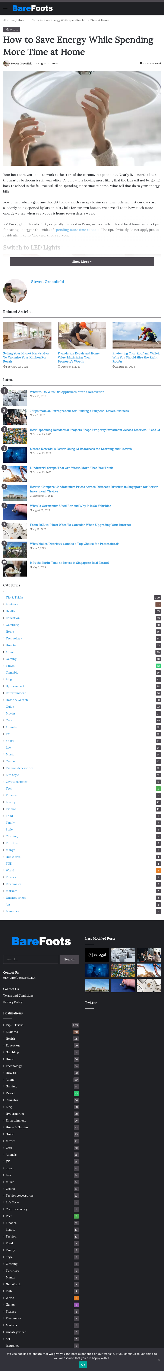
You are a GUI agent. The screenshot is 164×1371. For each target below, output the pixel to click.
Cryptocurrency (16, 782)
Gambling (12, 625)
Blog (9, 679)
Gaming (11, 659)
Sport (10, 741)
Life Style (12, 775)
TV (8, 734)
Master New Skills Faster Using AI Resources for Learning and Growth (81, 449)
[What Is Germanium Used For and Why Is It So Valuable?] (15, 512)
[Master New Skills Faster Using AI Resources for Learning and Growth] (15, 455)
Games (10, 1305)
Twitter (91, 1003)
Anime (10, 652)
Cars (9, 720)
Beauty (10, 802)
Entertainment (16, 693)
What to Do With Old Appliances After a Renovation (67, 392)
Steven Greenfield (21, 63)
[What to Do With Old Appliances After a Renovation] (15, 398)
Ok (83, 1364)
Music (10, 754)
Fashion (11, 809)
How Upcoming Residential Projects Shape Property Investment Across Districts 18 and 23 (95, 430)
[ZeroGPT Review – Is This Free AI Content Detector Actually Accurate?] (97, 955)
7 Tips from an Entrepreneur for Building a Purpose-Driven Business (79, 411)
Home (10, 20)
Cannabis (12, 672)
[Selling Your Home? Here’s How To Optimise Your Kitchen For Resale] (27, 335)
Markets (11, 891)
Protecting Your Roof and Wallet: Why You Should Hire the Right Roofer (136, 357)
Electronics (13, 884)
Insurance (12, 911)
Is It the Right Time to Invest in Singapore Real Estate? (69, 563)
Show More (81, 262)
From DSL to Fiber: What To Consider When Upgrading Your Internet (80, 525)
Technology (14, 638)
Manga (10, 850)
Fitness (11, 877)
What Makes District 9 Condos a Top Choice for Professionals (74, 544)
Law (9, 747)
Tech (9, 788)
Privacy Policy (12, 1002)
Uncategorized (16, 898)
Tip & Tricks (14, 597)
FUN (9, 863)
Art (8, 904)
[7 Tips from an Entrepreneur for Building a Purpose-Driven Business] (15, 417)
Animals (11, 727)
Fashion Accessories (20, 768)
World (10, 870)
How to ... (24, 20)
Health (10, 611)
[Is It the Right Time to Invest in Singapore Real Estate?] (15, 569)
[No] (159, 1360)
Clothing (12, 836)
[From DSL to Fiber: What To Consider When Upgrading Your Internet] (15, 531)
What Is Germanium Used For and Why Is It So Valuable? (70, 506)
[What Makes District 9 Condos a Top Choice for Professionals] (15, 550)
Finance (11, 795)
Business (12, 604)
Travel (10, 666)
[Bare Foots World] (32, 8)
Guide (10, 707)
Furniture (12, 843)
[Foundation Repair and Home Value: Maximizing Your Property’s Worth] (82, 335)
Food (9, 816)
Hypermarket (15, 686)
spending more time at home (77, 230)
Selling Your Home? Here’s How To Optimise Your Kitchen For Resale (26, 357)
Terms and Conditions (18, 995)
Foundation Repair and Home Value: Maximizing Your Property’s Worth (79, 357)
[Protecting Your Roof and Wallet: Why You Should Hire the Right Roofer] (137, 335)
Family (10, 823)
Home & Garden (17, 700)
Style (9, 829)
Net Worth (13, 857)
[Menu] (5, 9)
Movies (11, 713)
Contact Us (11, 989)
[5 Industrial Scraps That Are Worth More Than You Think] (15, 474)
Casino (10, 761)
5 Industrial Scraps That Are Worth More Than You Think (71, 468)
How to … (12, 645)
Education (13, 618)
